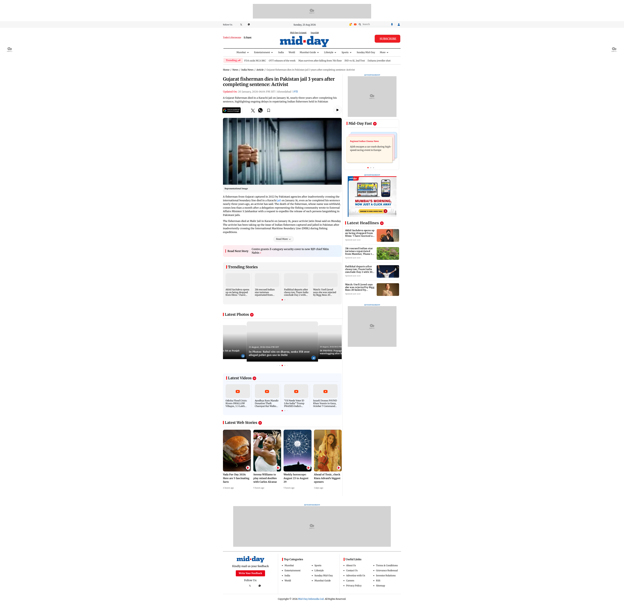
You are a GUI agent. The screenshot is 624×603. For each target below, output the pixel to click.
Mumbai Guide (308, 52)
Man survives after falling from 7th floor (320, 60)
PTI (295, 91)
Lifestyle (328, 52)
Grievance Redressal (387, 570)
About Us (351, 565)
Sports (345, 52)
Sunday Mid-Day (366, 52)
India (281, 52)
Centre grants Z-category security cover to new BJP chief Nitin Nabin (290, 250)
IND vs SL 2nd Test (354, 60)
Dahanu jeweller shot (379, 60)
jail (279, 200)
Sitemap (380, 585)
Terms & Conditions (387, 565)
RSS (378, 580)
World (292, 52)
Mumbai (241, 52)
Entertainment (262, 52)
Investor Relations (386, 575)
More (382, 52)
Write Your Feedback (250, 573)
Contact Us (352, 570)
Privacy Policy (354, 585)
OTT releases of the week (282, 60)
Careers (350, 580)
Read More (282, 239)
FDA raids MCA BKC (255, 60)
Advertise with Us (355, 575)
